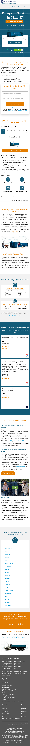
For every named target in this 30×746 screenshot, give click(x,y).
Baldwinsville (8, 548)
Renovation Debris (19, 665)
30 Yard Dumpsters (7, 670)
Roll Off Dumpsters (7, 661)
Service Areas (5, 687)
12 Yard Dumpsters (7, 665)
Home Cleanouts (18, 663)
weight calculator (20, 466)
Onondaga (8, 593)
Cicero (7, 557)
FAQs (3, 692)
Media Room (5, 713)
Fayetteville (8, 566)
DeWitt (7, 560)
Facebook (24, 710)
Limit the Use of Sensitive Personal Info (12, 701)
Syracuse (20, 6)
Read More (4, 348)
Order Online (5, 682)
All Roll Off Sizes (6, 673)
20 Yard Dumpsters (7, 668)
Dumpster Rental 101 (7, 691)
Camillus (7, 554)
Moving (16, 668)
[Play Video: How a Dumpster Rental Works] (15, 487)
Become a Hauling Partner (9, 689)
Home (2, 6)
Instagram (24, 711)
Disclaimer (19, 728)
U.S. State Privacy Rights (8, 697)
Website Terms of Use (8, 694)
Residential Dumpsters (20, 661)
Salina (6, 596)
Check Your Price (15, 22)
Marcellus (7, 584)
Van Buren (8, 605)
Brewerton (8, 551)
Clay (25, 6)
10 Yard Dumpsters (7, 663)
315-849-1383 (14, 231)
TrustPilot (17, 723)
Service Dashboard (7, 685)
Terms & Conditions (19, 673)
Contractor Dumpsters (20, 670)
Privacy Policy (15, 107)
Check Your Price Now (15, 150)
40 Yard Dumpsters (7, 671)
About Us (4, 708)
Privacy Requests (6, 699)
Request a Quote (6, 684)
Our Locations (5, 715)
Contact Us (5, 711)
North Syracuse (9, 590)
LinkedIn (23, 713)
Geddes (7, 569)
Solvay (7, 599)
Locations (8, 6)
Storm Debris (17, 666)
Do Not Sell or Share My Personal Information (15, 743)
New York (14, 6)
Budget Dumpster (16, 730)
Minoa (6, 587)
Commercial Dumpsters (20, 671)
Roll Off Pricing (6, 675)
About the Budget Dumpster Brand (11, 718)
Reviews (4, 710)
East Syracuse (9, 563)
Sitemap (4, 716)
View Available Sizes (15, 42)
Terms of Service (22, 110)
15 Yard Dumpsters (7, 666)
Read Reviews (18, 52)
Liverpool (7, 575)
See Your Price (15, 104)
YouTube (23, 716)
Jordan (7, 572)
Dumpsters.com (9, 732)
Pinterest (23, 708)
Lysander (7, 578)
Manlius (7, 581)
